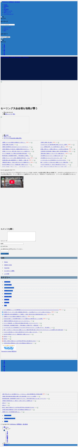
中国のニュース (8, 11)
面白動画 (6, 9)
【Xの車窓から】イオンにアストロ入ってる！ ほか (51, 158)
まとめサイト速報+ (9, 270)
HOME (5, 4)
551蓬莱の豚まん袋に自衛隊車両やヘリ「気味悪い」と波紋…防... (15, 160)
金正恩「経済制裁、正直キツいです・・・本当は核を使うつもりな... (16, 166)
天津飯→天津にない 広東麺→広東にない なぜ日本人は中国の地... (54, 149)
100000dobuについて (9, 418)
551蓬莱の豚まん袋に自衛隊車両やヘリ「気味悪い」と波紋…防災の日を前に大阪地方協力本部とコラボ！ (25, 314)
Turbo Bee (6, 268)
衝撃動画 (6, 6)
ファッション (7, 27)
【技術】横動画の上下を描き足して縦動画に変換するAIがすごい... (15, 149)
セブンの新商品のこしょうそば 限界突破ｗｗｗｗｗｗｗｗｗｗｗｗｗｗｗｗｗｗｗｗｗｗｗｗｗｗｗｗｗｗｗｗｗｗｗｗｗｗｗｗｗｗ (31, 309)
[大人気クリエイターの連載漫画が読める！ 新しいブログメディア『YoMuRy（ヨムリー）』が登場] (8, 350)
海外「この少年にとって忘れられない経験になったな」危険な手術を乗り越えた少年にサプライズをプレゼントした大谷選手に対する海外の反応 (33, 329)
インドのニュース (8, 14)
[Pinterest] (7, 442)
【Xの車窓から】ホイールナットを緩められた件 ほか (51, 155)
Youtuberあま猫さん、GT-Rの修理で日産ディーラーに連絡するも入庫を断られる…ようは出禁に (23, 318)
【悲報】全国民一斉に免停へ (8, 144)
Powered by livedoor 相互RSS (8, 351)
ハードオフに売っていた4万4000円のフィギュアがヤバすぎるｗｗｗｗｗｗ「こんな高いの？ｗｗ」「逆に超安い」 (27, 327)
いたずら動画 (8, 284)
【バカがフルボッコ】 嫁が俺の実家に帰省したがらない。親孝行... (54, 144)
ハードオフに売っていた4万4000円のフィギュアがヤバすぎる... (53, 160)
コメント (4, 240)
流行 (5, 30)
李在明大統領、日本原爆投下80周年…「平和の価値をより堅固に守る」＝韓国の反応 (21, 325)
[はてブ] (7, 436)
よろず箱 (6, 273)
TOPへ (6, 445)
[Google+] (7, 434)
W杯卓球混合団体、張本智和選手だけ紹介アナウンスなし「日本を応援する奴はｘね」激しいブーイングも (24, 398)
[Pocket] (7, 437)
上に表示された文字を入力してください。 (12, 249)
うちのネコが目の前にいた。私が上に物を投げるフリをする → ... (53, 164)
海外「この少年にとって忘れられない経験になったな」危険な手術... (54, 162)
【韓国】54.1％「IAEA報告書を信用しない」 (11, 411)
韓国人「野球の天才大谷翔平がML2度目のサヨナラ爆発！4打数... (53, 166)
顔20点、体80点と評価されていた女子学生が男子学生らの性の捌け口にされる (20, 340)
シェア (8, 428)
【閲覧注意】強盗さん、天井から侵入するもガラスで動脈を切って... (16, 162)
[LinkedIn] (7, 440)
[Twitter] (7, 433)
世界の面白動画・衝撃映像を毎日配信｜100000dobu (15, 57)
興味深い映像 (8, 296)
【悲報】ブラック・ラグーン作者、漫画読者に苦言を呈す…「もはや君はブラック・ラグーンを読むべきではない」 (27, 312)
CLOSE (4, 18)
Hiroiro (6, 262)
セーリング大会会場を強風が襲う (13, 138)
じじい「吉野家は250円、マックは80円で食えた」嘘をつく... (52, 146)
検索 (2, 38)
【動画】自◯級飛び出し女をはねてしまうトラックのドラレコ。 (15, 146)
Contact (6, 421)
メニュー (7, 443)
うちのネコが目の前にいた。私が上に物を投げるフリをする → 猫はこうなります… (21, 332)
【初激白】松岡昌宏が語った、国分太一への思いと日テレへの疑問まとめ (17, 400)
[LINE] (7, 439)
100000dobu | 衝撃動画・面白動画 (19, 424)
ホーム (7, 427)
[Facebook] (7, 431)
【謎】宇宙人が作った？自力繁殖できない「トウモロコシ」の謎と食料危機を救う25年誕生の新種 (22, 394)
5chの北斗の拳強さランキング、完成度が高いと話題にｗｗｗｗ (15, 164)
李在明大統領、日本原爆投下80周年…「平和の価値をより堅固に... (15, 155)
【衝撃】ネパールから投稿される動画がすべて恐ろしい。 (14, 142)
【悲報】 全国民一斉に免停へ (46, 142)
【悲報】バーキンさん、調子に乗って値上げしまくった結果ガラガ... (16, 151)
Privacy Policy (7, 415)
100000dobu (7, 281)
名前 (2, 243)
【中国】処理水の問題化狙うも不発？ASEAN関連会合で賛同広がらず (18, 343)
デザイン (6, 29)
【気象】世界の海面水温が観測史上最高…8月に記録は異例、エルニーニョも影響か (19, 396)
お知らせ (5, 336)
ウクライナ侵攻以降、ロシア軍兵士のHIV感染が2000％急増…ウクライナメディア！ (21, 323)
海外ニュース (7, 12)
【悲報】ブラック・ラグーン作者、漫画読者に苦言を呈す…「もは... (16, 158)
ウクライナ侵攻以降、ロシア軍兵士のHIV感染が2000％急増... (14, 153)
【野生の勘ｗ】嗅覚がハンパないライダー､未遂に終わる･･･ (52, 153)
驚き (5, 7)
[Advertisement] (39, 69)
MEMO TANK (8, 265)
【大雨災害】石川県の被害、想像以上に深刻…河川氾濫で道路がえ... (54, 151)
